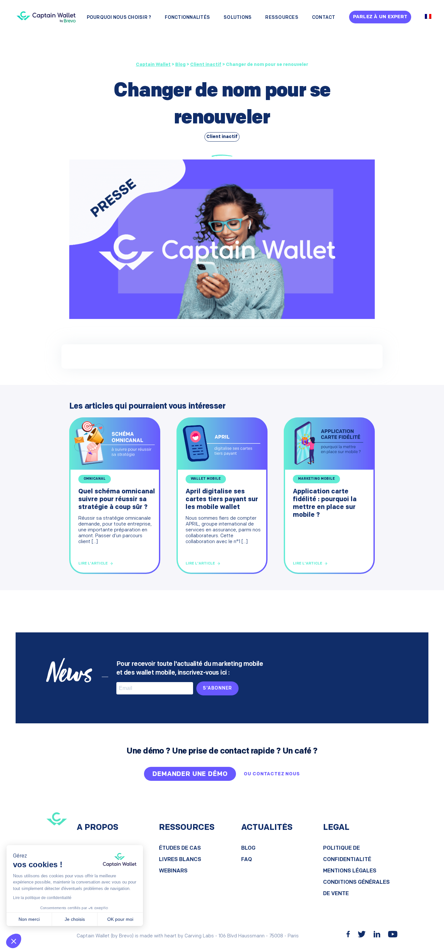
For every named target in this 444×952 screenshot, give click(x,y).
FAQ (246, 859)
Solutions (238, 17)
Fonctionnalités (187, 17)
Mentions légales (349, 871)
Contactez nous (276, 774)
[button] (13, 941)
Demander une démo (190, 774)
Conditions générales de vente (356, 888)
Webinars (173, 871)
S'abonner (217, 688)
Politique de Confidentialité (347, 853)
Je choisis (75, 919)
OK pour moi (120, 919)
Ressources (281, 17)
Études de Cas (180, 848)
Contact (323, 17)
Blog (248, 848)
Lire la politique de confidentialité (42, 897)
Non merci (29, 919)
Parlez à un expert (380, 17)
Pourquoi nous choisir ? (119, 17)
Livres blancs (180, 859)
